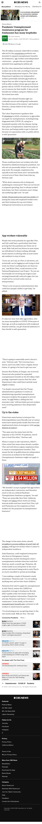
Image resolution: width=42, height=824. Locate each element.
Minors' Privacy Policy (9, 754)
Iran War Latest (7, 708)
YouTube (5, 723)
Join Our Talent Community (11, 792)
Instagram (5, 729)
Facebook (5, 726)
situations (8, 116)
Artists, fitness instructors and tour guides (19, 197)
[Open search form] (39, 2)
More (23, 618)
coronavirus (19, 53)
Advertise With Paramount (11, 788)
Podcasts (5, 767)
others (14, 501)
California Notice (7, 745)
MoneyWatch (6, 7)
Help (3, 795)
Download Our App (8, 770)
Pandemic (30, 683)
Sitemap (5, 776)
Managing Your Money (22, 7)
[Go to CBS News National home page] (21, 2)
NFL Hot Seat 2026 (8, 711)
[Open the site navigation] (8, 2)
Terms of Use (6, 751)
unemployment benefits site (13, 604)
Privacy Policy (6, 742)
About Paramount (8, 785)
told (11, 399)
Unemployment (10, 683)
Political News (7, 705)
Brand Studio (6, 773)
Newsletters (6, 764)
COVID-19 (21, 683)
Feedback (5, 798)
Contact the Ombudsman (10, 801)
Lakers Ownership (8, 714)
